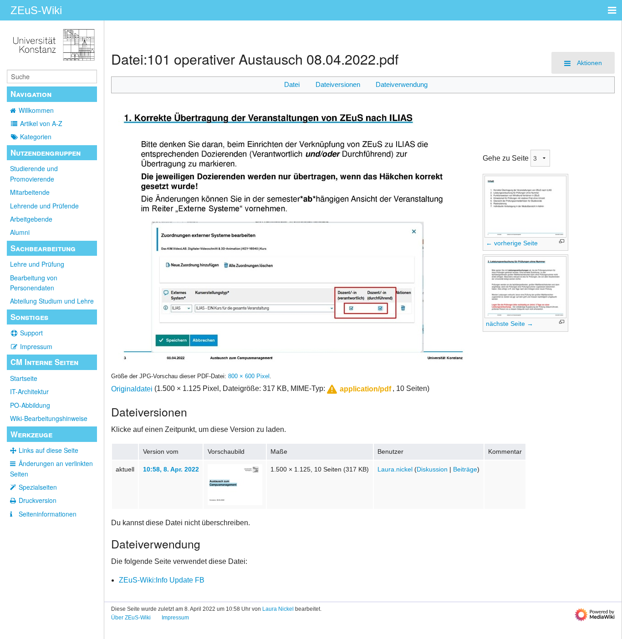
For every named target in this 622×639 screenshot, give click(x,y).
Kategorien (35, 136)
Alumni (20, 232)
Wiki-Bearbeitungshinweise (48, 418)
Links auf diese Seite (48, 450)
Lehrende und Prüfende (44, 205)
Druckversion (37, 500)
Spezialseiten (38, 487)
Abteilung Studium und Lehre (52, 300)
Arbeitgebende (31, 218)
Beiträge (465, 469)
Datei (292, 84)
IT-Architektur (29, 391)
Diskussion (432, 469)
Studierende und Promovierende (34, 173)
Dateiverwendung (402, 84)
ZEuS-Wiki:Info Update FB (161, 580)
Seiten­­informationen (47, 513)
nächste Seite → (509, 323)
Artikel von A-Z (41, 123)
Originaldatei (132, 388)
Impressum (36, 346)
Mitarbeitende (30, 192)
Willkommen (36, 110)
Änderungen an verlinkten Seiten (51, 468)
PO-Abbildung (30, 405)
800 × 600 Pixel (249, 376)
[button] (358, 389)
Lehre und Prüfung (37, 264)
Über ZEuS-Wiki (131, 617)
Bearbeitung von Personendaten (33, 282)
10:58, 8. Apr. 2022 (171, 469)
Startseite (23, 378)
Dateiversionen (338, 84)
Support (31, 332)
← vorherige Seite (512, 243)
